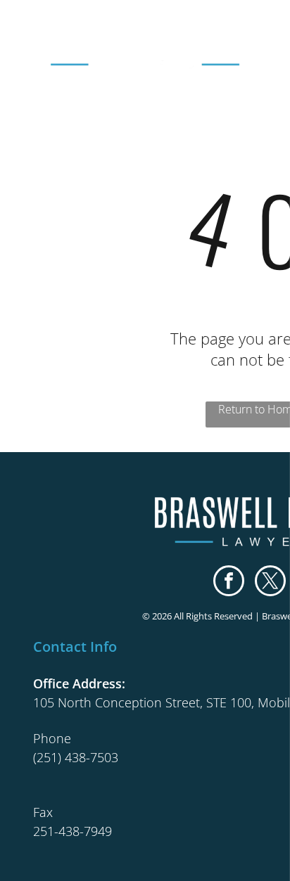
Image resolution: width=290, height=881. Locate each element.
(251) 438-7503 (75, 757)
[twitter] (270, 582)
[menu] (269, 29)
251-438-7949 (72, 831)
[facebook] (228, 582)
